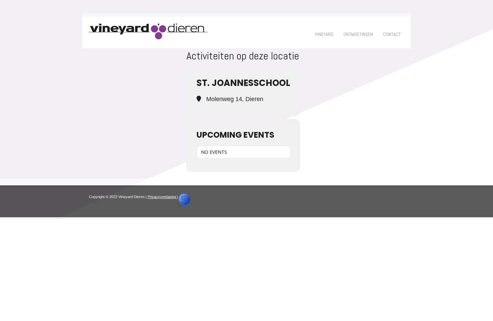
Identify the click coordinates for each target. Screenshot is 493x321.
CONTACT (392, 34)
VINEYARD (324, 34)
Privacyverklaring (162, 197)
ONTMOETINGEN (358, 34)
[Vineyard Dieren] (148, 38)
